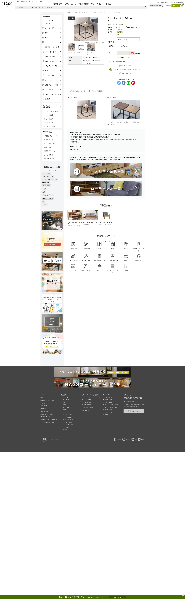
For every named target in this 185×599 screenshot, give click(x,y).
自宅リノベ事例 (49, 143)
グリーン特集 (46, 173)
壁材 (64, 405)
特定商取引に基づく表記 (47, 400)
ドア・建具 (66, 407)
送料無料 (120, 32)
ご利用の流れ (48, 119)
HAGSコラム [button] (47, 132)
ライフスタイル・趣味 (111, 407)
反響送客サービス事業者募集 (48, 419)
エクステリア (67, 427)
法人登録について (45, 417)
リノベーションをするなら (52, 111)
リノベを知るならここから (112, 405)
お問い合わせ (44, 411)
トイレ (44, 189)
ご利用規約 (43, 406)
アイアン (45, 204)
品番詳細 (120, 24)
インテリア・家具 (68, 425)
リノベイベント (97, 4)
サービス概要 (48, 115)
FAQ (41, 397)
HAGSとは (43, 395)
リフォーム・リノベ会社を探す (76, 4)
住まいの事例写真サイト (47, 422)
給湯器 (65, 430)
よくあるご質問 (49, 126)
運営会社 (42, 409)
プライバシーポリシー (46, 403)
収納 (64, 410)
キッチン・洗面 (67, 415)
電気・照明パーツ (68, 420)
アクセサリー (67, 412)
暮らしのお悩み (49, 155)
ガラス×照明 (46, 186)
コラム (108, 4)
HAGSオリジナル (47, 198)
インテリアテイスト (110, 412)
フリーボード (67, 397)
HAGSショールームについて (48, 414)
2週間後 (119, 29)
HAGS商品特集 (49, 158)
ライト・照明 (67, 417)
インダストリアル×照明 (49, 179)
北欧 (43, 192)
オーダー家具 (67, 400)
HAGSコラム (106, 395)
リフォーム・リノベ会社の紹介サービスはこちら (126, 70)
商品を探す (57, 4)
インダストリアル (47, 195)
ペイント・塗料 (67, 422)
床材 (64, 402)
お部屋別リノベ (49, 151)
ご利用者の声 (48, 122)
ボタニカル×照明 (47, 176)
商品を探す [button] (46, 16)
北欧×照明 (45, 183)
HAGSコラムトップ (50, 136)
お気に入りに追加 (127, 73)
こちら (126, 57)
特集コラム (48, 147)
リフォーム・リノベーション (92, 397)
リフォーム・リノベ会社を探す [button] (49, 106)
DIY (43, 201)
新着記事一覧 (48, 140)
